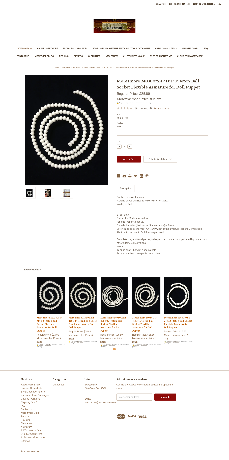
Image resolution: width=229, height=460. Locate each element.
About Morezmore (47, 48)
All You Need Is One (134, 56)
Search (160, 4)
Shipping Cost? (190, 48)
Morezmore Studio (157, 200)
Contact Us (23, 56)
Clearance (94, 56)
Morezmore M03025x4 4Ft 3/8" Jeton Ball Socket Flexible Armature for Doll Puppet (50, 324)
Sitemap (25, 441)
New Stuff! (112, 56)
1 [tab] (114, 349)
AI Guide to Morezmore (190, 56)
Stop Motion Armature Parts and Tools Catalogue (121, 48)
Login (121, 103)
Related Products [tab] (32, 269)
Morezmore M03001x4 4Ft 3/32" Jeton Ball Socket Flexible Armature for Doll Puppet (113, 324)
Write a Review (162, 108)
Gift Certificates (179, 4)
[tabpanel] (51, 312)
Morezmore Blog (44, 56)
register (128, 103)
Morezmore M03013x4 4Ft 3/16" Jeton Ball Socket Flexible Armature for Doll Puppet (145, 324)
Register (209, 4)
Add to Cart (51, 298)
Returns (64, 56)
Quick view (51, 293)
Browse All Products (75, 48)
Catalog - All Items (166, 48)
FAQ (206, 48)
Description (125, 188)
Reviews (78, 56)
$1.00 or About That (161, 56)
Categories (23, 48)
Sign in (197, 4)
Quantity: (120, 141)
